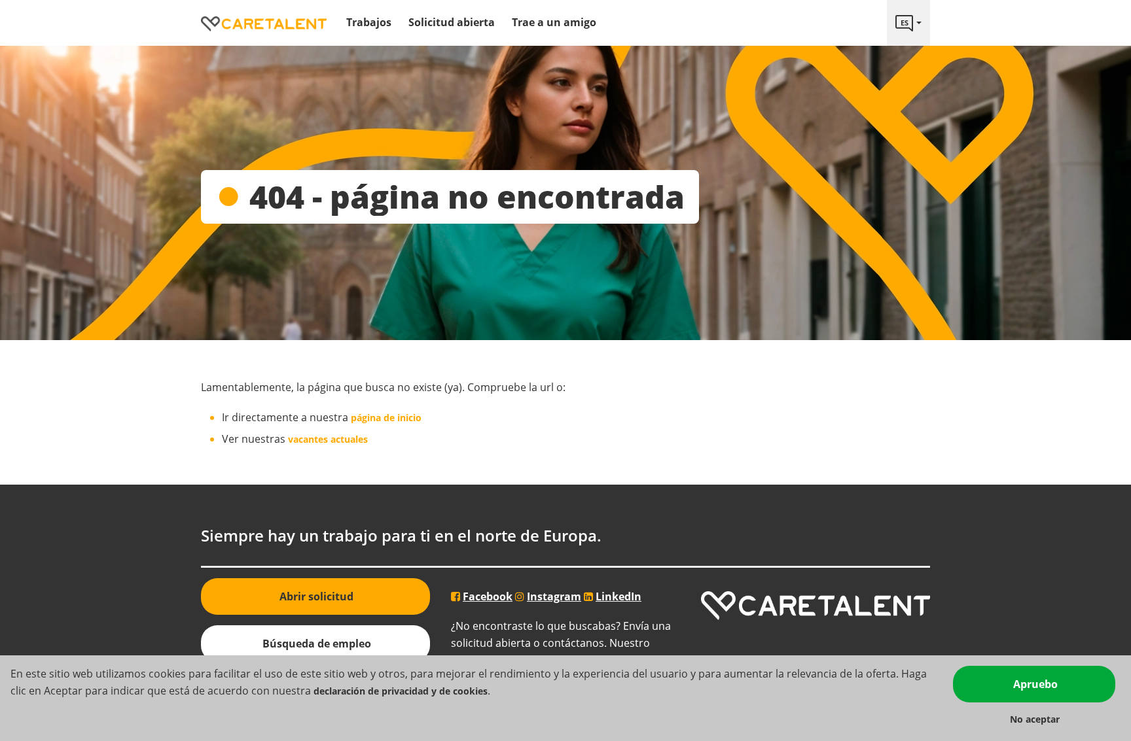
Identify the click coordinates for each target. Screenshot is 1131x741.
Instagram (554, 596)
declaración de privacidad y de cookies (401, 691)
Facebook (487, 596)
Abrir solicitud (316, 596)
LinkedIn (618, 596)
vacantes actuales (328, 439)
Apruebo (1035, 684)
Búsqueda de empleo (316, 643)
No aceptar (1035, 719)
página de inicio (386, 417)
